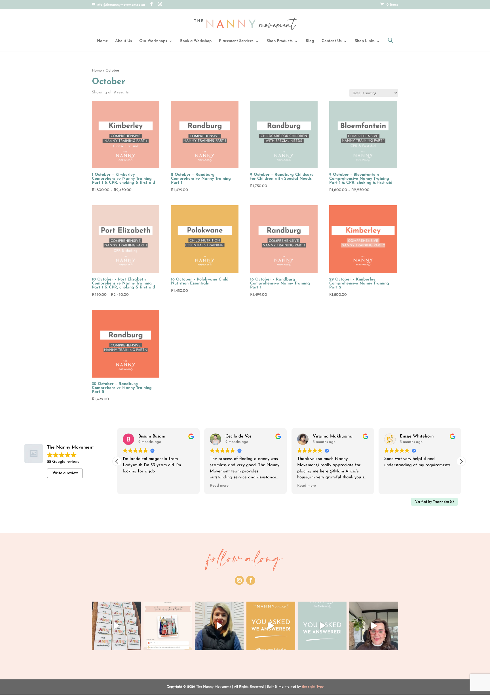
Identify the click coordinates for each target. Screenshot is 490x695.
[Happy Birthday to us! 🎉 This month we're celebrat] (373, 626)
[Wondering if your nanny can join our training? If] (322, 626)
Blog (310, 41)
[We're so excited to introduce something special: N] (219, 626)
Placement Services (236, 41)
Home (102, 41)
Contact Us (332, 41)
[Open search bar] (390, 40)
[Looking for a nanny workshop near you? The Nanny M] (270, 626)
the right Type (313, 686)
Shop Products (280, 41)
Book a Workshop (196, 41)
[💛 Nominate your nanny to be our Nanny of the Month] (167, 626)
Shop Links (365, 41)
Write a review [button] (65, 473)
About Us (123, 41)
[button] (461, 461)
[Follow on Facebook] (250, 580)
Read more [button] (219, 485)
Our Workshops (153, 41)
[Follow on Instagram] (239, 580)
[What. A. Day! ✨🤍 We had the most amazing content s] (116, 626)
